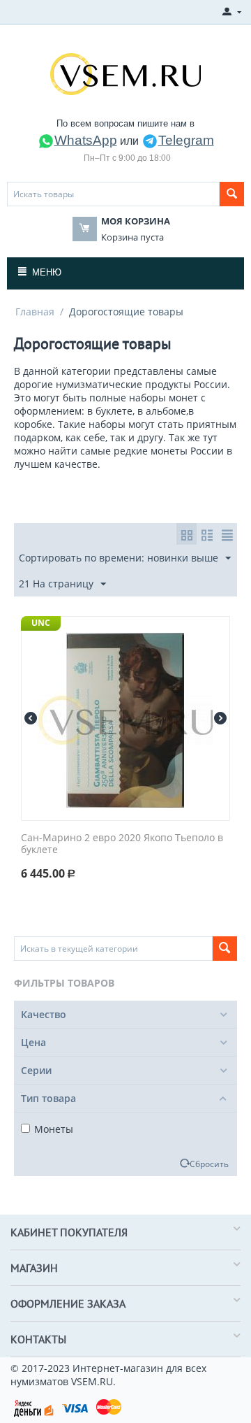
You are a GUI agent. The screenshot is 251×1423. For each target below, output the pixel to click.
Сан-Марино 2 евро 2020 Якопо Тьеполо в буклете (122, 844)
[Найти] (232, 194)
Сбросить (209, 1163)
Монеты (53, 1129)
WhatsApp (85, 140)
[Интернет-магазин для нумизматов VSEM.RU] (125, 72)
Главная (34, 311)
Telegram (186, 140)
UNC (40, 623)
